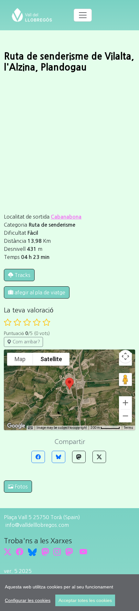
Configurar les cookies (27, 600)
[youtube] (83, 552)
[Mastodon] (79, 457)
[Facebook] (38, 457)
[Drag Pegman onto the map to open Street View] (125, 379)
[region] (69, 592)
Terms (128, 427)
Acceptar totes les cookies (85, 600)
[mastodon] (69, 552)
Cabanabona (66, 216)
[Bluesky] (58, 457)
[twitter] (7, 552)
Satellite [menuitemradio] (51, 359)
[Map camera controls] (125, 356)
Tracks (22, 275)
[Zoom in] (125, 402)
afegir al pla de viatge (39, 292)
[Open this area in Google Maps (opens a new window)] (16, 426)
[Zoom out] (125, 415)
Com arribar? (25, 342)
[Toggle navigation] (83, 15)
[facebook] (19, 552)
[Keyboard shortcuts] (30, 428)
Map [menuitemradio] (20, 359)
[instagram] (57, 552)
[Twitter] (99, 457)
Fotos (20, 486)
